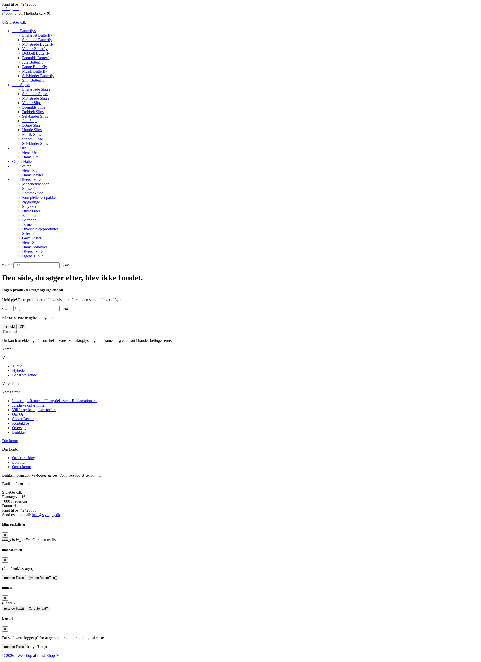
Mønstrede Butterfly (38, 44)
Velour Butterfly (35, 49)
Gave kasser (31, 238)
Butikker (19, 432)
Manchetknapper (35, 184)
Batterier (29, 220)
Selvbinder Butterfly (38, 76)
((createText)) (38, 608)
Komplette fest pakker (39, 197)
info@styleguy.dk (46, 515)
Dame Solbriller (34, 247)
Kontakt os (20, 423)
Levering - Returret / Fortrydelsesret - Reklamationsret (54, 401)
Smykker (29, 206)
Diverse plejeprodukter (40, 229)
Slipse (21, 85)
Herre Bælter (32, 170)
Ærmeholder (32, 224)
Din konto (10, 441)
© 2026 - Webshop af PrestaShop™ (30, 655)
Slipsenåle (30, 188)
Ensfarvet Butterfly (37, 35)
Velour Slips (31, 103)
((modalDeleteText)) (43, 578)
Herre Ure (30, 152)
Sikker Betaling (24, 419)
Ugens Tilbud (33, 256)
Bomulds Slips (33, 107)
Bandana (29, 215)
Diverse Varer (27, 179)
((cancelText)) (14, 578)
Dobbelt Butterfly (36, 53)
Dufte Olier (31, 211)
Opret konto (21, 467)
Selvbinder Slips (35, 116)
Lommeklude (32, 193)
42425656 (28, 4)
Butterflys (24, 31)
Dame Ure (30, 157)
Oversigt (19, 428)
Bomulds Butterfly (36, 58)
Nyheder (19, 370)
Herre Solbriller (34, 242)
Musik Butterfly (34, 71)
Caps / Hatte (22, 161)
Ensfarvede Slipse (36, 89)
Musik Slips (31, 134)
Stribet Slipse (32, 139)
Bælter (21, 166)
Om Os (18, 414)
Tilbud (17, 366)
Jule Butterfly (32, 62)
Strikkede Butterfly (37, 40)
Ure (19, 148)
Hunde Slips (32, 130)
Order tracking (23, 458)
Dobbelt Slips (33, 112)
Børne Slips (31, 125)
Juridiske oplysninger (29, 405)
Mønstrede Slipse (35, 98)
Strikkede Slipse (35, 94)
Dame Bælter (32, 175)
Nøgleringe (31, 202)
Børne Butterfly (34, 67)
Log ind (18, 462)
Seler (26, 233)
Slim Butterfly (33, 80)
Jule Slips (29, 121)
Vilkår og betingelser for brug (35, 410)
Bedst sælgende (24, 375)
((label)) (8, 603)
